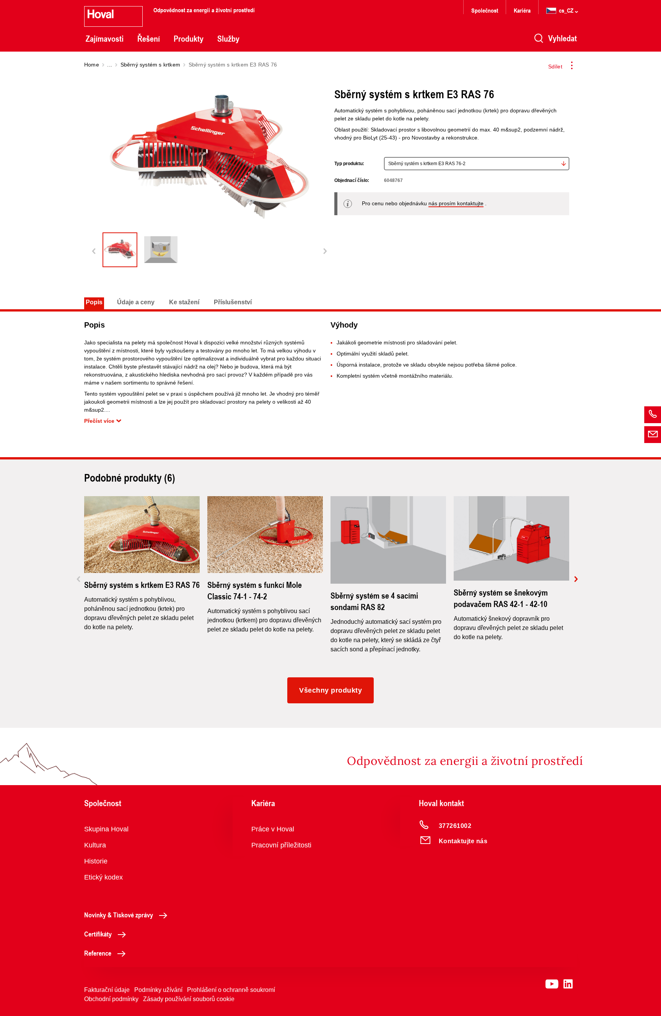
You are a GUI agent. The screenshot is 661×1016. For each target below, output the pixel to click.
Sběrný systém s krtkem (150, 65)
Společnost (484, 10)
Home (91, 65)
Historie (95, 861)
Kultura (95, 845)
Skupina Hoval (106, 829)
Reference (97, 953)
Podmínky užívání (158, 990)
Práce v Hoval (272, 829)
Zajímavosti (105, 38)
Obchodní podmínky (111, 999)
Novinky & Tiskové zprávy (118, 915)
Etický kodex (103, 877)
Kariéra (522, 10)
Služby (228, 38)
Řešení (148, 38)
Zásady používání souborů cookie (188, 999)
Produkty (189, 38)
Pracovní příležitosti (281, 845)
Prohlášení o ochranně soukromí (231, 990)
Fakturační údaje (107, 990)
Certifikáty (98, 934)
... (109, 65)
